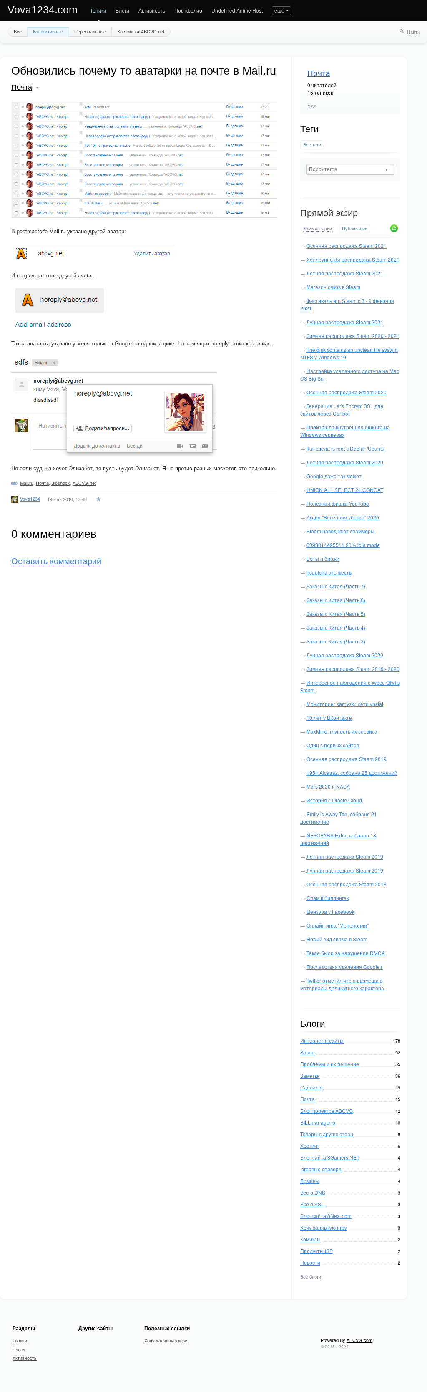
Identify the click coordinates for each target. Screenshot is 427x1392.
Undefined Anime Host (237, 10)
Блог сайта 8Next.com (326, 1215)
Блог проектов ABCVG (326, 1110)
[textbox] (350, 169)
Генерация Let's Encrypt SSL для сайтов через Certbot (341, 409)
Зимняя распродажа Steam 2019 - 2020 (352, 668)
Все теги (312, 144)
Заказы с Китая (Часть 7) (335, 586)
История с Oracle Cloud (334, 800)
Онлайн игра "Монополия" (337, 925)
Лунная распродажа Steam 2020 (344, 654)
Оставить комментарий (56, 561)
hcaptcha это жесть (329, 572)
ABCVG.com (359, 1340)
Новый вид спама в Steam (336, 939)
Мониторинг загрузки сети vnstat (344, 703)
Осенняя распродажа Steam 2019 (346, 758)
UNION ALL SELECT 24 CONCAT (344, 489)
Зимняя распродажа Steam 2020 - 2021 (352, 335)
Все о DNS (312, 1192)
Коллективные (48, 31)
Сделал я (311, 1087)
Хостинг (309, 1145)
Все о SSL (312, 1204)
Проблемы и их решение (329, 1063)
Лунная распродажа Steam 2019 (344, 870)
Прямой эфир (329, 213)
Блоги (122, 10)
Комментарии (317, 229)
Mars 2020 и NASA (328, 786)
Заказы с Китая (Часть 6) (335, 599)
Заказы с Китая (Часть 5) (335, 613)
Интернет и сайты (322, 1040)
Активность (151, 10)
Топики (98, 10)
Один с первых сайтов (332, 745)
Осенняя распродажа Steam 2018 (346, 884)
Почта (318, 73)
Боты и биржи (322, 558)
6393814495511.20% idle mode (343, 544)
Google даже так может (334, 475)
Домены (309, 1180)
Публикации (354, 228)
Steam (307, 1052)
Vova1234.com (43, 9)
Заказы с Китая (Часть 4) (335, 627)
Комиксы (310, 1239)
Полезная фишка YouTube (337, 503)
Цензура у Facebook (330, 911)
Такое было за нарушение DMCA (345, 952)
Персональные (90, 31)
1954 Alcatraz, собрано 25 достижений (351, 772)
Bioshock (60, 482)
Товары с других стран (326, 1133)
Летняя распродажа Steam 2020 (344, 462)
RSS (311, 106)
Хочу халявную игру (323, 1227)
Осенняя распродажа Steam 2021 (346, 245)
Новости (310, 1262)
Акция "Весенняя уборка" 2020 (342, 517)
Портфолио (188, 10)
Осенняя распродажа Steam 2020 (346, 392)
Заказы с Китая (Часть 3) (335, 641)
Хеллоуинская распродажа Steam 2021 (352, 259)
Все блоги (310, 1276)
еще (279, 10)
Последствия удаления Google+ (344, 966)
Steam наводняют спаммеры (340, 531)
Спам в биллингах (327, 897)
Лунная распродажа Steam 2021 (344, 321)
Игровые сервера (321, 1169)
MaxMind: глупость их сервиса (341, 731)
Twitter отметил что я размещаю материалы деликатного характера (342, 984)
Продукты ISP (316, 1250)
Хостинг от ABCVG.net (140, 31)
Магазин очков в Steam (333, 286)
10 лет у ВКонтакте (329, 717)
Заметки (310, 1075)
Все (18, 31)
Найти (413, 31)
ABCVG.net (84, 482)
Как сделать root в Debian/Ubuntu (345, 448)
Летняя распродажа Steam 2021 (344, 273)
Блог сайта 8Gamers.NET (329, 1157)
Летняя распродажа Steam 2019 (344, 856)
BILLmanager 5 (317, 1122)
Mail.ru (26, 482)
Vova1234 (30, 498)
